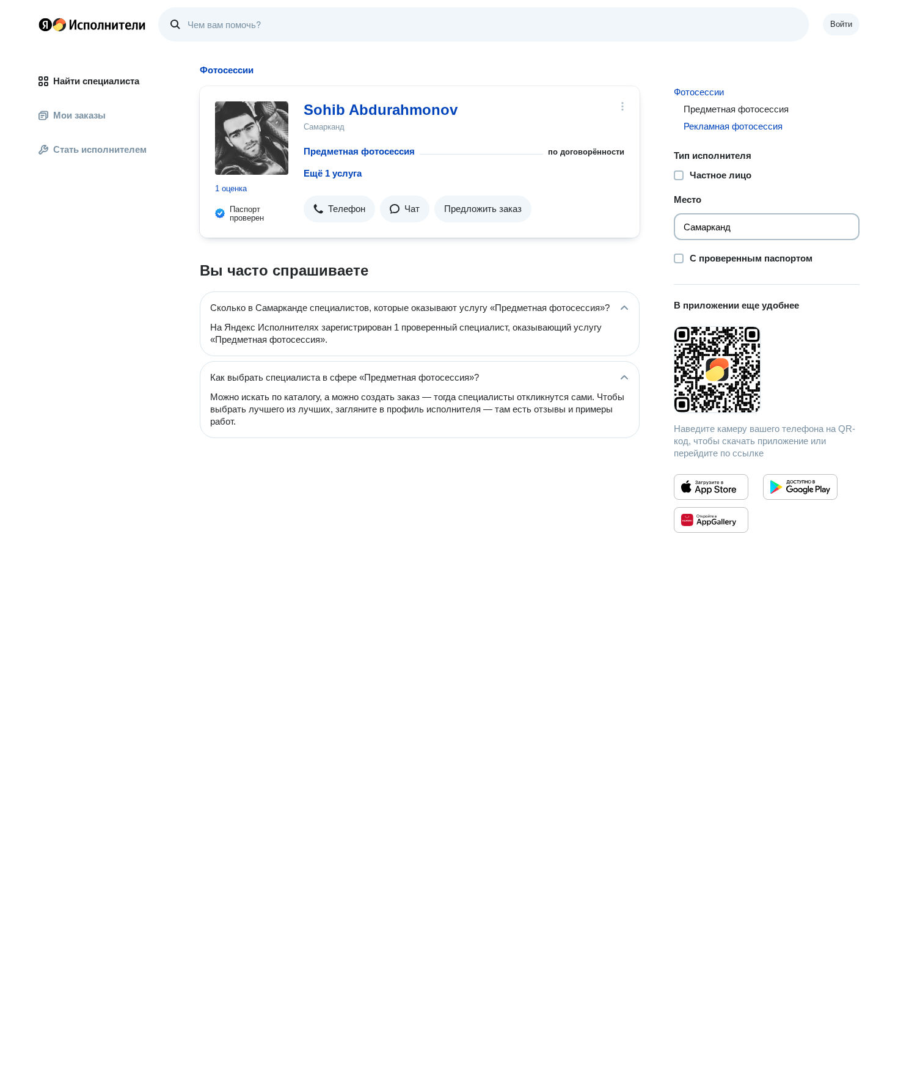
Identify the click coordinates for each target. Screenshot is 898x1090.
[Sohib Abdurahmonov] (251, 138)
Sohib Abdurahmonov (381, 109)
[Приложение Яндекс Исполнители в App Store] (711, 487)
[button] (339, 209)
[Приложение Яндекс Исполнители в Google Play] (800, 487)
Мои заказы (79, 115)
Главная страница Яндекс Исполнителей (92, 24)
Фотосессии (699, 92)
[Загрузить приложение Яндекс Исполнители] (767, 369)
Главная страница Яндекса (45, 24)
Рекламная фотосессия (733, 126)
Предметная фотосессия (359, 151)
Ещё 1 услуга (333, 173)
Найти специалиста (96, 81)
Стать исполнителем (100, 149)
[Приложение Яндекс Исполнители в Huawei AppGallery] (711, 520)
